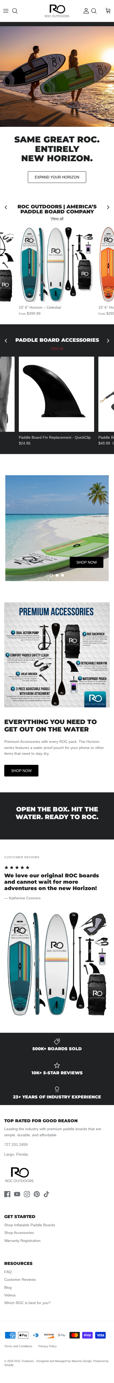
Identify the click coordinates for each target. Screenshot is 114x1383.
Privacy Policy (47, 1346)
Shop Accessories (19, 1233)
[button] (51, 575)
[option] (57, 528)
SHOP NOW (21, 771)
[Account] (85, 11)
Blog (8, 1287)
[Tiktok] (46, 1194)
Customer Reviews (20, 1279)
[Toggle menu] (6, 11)
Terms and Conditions (18, 1346)
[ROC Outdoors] (57, 11)
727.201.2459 (16, 1144)
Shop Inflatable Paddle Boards (29, 1225)
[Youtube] (17, 1194)
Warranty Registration (22, 1240)
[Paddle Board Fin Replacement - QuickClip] (56, 394)
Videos (10, 1295)
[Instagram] (27, 1194)
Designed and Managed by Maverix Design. (64, 1361)
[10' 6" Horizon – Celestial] (56, 264)
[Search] (17, 11)
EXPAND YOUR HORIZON (57, 177)
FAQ (8, 1272)
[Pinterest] (37, 1194)
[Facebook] (7, 1194)
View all (57, 218)
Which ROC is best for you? (27, 1303)
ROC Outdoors (24, 1361)
